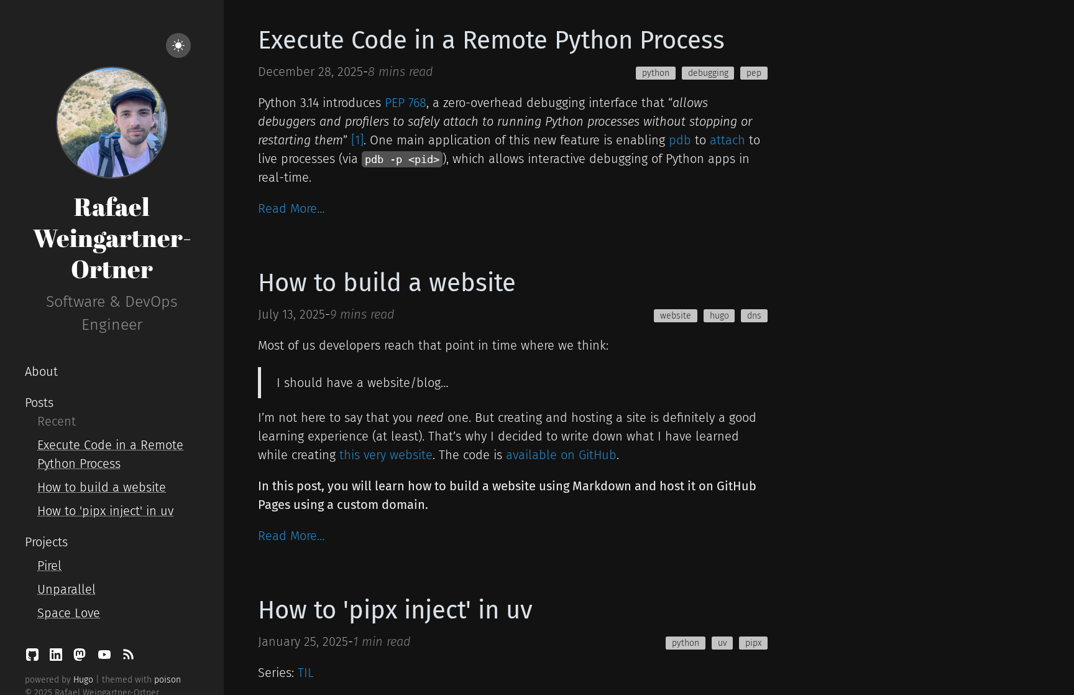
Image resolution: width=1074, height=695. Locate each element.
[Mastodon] (81, 657)
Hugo (83, 679)
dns (754, 315)
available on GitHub (561, 454)
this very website (386, 454)
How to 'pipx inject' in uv (105, 510)
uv (722, 643)
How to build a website (101, 487)
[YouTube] (106, 657)
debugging (708, 73)
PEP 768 (405, 102)
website (675, 315)
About (41, 371)
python (655, 73)
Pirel (49, 565)
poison (167, 679)
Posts (39, 402)
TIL (306, 672)
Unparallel (66, 589)
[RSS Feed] (128, 657)
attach (727, 140)
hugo (719, 315)
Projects (46, 541)
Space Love (68, 612)
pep (753, 73)
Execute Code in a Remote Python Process (491, 40)
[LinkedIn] (58, 657)
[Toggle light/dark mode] (178, 45)
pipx (753, 643)
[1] (357, 140)
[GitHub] (34, 657)
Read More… (291, 208)
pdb (680, 140)
